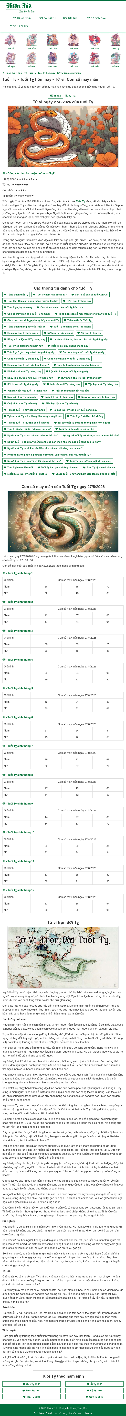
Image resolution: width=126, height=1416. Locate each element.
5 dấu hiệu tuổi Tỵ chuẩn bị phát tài (27, 473)
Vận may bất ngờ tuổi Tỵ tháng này (27, 390)
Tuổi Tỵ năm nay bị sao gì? (51, 294)
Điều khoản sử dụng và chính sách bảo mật (69, 1413)
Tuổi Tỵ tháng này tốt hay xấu (71, 390)
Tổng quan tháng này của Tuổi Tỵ (26, 326)
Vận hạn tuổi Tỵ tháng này (103, 384)
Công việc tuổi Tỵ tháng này (23, 358)
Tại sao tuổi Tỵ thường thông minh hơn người (83, 422)
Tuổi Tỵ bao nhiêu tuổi (20, 467)
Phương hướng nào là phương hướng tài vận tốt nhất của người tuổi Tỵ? (49, 454)
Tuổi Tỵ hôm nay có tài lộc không (72, 326)
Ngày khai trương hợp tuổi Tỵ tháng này (30, 377)
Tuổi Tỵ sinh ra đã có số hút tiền (76, 429)
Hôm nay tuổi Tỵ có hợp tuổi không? (28, 365)
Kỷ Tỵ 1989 (95, 1390)
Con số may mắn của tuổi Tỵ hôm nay (61, 307)
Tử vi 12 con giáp (95, 18)
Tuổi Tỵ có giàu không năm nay (25, 345)
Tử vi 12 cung (19, 26)
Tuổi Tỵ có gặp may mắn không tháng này (31, 352)
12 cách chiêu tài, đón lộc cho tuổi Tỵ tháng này (80, 339)
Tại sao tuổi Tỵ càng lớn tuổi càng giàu (74, 409)
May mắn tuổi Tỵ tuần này (21, 397)
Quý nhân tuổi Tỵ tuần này (22, 403)
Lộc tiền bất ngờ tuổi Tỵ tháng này (68, 371)
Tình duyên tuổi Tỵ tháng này (63, 384)
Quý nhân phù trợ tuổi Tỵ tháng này (81, 377)
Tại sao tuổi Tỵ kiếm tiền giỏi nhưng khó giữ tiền (34, 416)
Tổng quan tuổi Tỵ (17, 294)
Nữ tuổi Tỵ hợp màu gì (60, 333)
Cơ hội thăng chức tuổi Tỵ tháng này (83, 352)
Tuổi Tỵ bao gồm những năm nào (59, 467)
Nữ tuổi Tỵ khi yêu (91, 333)
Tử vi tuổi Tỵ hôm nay (78, 301)
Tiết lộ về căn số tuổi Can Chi (91, 294)
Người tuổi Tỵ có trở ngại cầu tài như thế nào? (92, 435)
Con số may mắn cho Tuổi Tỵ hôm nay (28, 313)
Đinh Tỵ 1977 (33, 1390)
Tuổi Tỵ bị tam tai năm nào (101, 467)
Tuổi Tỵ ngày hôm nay (19, 307)
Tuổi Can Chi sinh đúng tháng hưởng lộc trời (32, 301)
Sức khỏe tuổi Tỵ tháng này (23, 384)
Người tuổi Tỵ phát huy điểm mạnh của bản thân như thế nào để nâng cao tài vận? (54, 441)
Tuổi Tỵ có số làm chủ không (86, 416)
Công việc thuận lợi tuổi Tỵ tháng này (68, 358)
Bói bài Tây (70, 18)
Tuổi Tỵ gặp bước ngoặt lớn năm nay (90, 461)
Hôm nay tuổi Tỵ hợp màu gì (23, 333)
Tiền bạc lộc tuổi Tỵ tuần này (61, 403)
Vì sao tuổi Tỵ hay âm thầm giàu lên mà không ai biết (85, 473)
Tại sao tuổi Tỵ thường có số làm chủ (28, 422)
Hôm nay (55, 95)
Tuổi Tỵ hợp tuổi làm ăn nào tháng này (78, 365)
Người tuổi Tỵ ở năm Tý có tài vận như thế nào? (34, 461)
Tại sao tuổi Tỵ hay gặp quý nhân (26, 409)
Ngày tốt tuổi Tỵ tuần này (58, 397)
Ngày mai (70, 95)
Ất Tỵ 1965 (96, 1384)
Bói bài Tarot (47, 18)
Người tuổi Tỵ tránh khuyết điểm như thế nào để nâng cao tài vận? (45, 448)
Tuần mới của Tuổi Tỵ (79, 320)
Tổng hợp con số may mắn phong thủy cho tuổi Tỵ (87, 313)
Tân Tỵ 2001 (33, 1396)
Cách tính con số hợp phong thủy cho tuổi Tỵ (33, 320)
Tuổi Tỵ (80, 201)
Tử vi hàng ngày (20, 18)
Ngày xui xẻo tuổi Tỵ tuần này (98, 397)
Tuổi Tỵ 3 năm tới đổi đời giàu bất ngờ (29, 429)
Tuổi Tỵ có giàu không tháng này (69, 345)
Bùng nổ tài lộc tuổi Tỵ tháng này (26, 339)
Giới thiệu (39, 1413)
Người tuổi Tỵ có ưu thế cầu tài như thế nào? (33, 435)
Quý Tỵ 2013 (96, 1396)
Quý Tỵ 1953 (33, 1384)
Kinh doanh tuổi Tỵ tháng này (24, 371)
